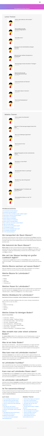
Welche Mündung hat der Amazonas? (10, 407)
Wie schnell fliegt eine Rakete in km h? (11, 398)
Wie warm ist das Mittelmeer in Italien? (11, 401)
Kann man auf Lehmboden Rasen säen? (12, 228)
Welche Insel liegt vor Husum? (30, 412)
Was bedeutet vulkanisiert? (29, 413)
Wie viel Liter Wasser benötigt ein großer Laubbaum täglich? (15, 213)
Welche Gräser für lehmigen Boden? (10, 221)
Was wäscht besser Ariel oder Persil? (10, 400)
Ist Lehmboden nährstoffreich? (10, 230)
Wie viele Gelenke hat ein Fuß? (30, 409)
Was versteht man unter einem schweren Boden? (13, 222)
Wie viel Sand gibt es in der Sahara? (31, 410)
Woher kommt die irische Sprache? (31, 401)
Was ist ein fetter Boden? (9, 224)
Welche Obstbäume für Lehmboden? (10, 219)
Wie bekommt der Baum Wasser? (10, 212)
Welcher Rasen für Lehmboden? (9, 218)
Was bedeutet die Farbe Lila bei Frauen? (11, 412)
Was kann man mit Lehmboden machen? (12, 225)
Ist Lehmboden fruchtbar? (9, 227)
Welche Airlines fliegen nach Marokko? (32, 398)
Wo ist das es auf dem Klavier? (30, 400)
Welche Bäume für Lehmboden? (9, 216)
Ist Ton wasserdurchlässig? (9, 231)
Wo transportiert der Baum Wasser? (10, 210)
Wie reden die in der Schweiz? (9, 406)
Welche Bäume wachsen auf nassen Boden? (12, 215)
